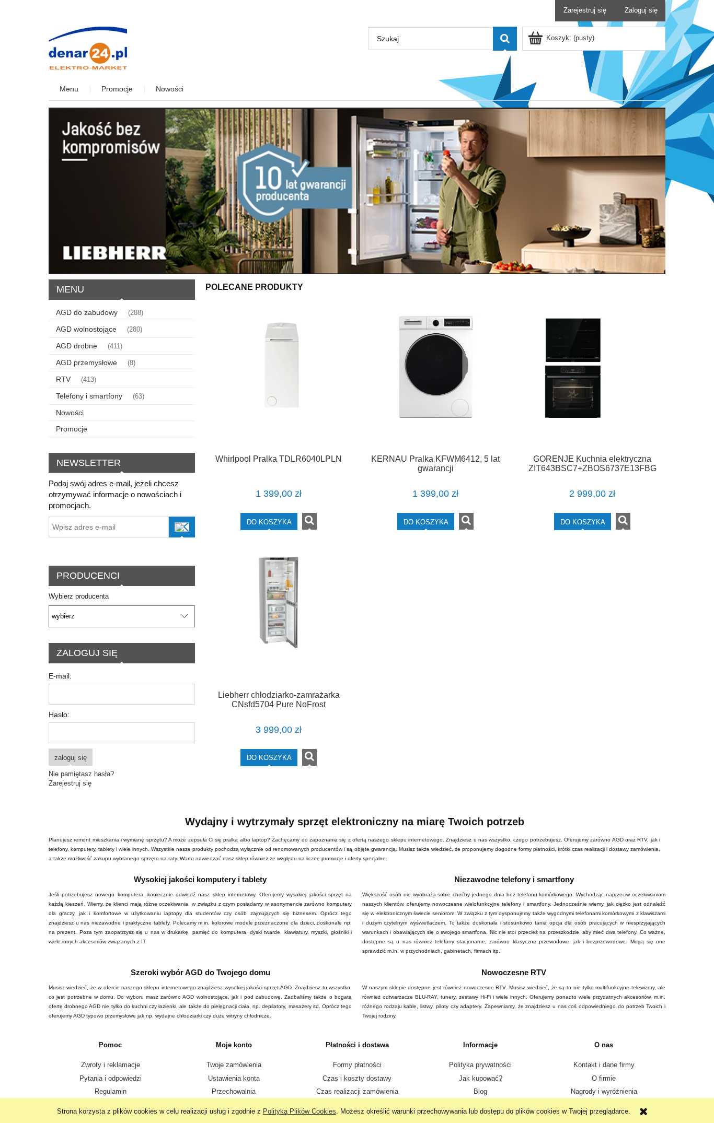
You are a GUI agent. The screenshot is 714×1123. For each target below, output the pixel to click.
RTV (63, 379)
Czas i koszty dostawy (357, 1078)
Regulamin (110, 1091)
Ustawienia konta (234, 1078)
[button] (309, 521)
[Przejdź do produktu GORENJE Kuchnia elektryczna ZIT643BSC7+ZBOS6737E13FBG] (592, 381)
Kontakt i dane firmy (604, 1065)
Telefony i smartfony (89, 396)
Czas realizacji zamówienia (357, 1091)
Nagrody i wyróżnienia (604, 1091)
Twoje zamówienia (233, 1065)
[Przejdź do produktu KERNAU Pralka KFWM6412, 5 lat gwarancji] (435, 381)
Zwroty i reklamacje (110, 1065)
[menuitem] (69, 89)
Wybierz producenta (79, 596)
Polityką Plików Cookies (299, 1111)
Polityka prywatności (480, 1065)
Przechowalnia (234, 1091)
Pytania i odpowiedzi (110, 1078)
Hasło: (59, 714)
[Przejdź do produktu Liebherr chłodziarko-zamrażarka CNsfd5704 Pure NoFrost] (278, 617)
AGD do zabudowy (87, 312)
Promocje (71, 429)
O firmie (604, 1078)
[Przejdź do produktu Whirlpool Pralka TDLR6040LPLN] (278, 381)
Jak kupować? (480, 1078)
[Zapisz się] (182, 527)
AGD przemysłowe (86, 362)
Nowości (70, 412)
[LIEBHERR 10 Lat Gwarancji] (357, 190)
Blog (480, 1091)
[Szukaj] (505, 39)
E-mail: (60, 676)
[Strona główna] (88, 47)
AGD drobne (76, 346)
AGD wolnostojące (86, 329)
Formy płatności (357, 1065)
